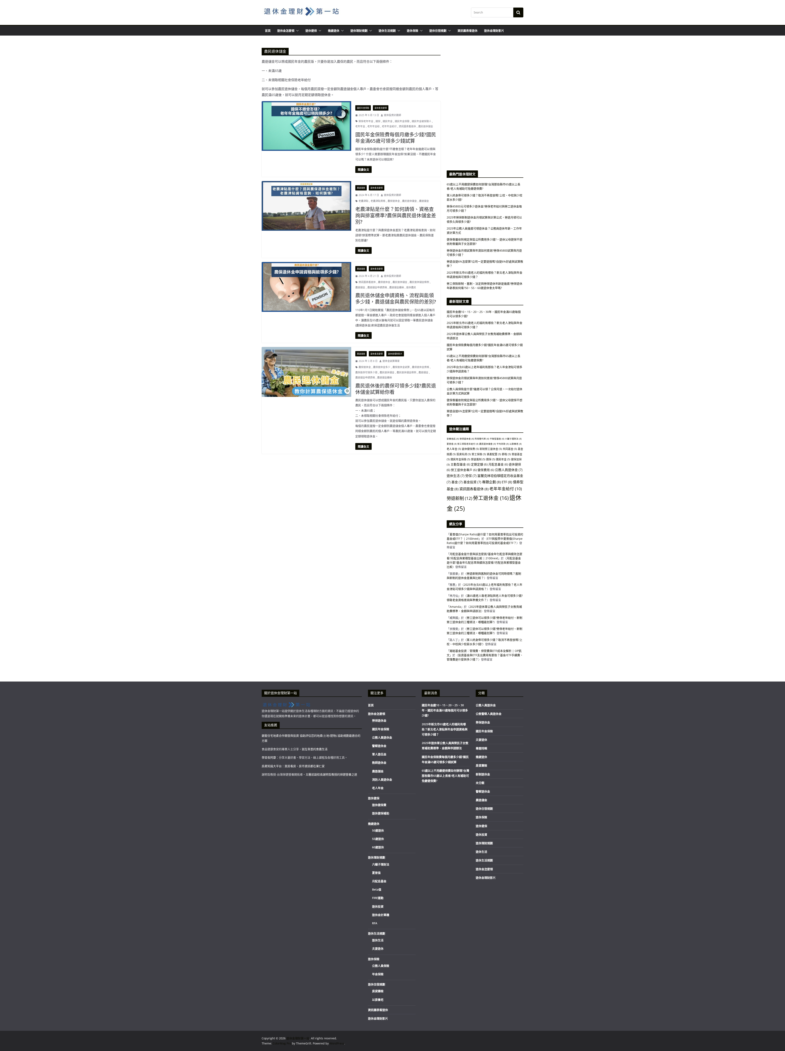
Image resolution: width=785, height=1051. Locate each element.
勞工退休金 (491, 498)
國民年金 (387, 121)
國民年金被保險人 (421, 121)
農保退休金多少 (381, 367)
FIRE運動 (378, 898)
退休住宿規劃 (437, 30)
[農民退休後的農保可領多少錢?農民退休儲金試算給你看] (306, 372)
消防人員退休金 (382, 779)
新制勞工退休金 (491, 449)
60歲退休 (378, 847)
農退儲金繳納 (396, 287)
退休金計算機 (380, 915)
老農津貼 (363, 201)
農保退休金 (394, 201)
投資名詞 (463, 454)
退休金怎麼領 (285, 30)
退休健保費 (470, 449)
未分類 (480, 783)
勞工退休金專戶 (464, 470)
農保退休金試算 (401, 367)
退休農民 (411, 287)
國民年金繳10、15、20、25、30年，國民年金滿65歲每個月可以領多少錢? (445, 710)
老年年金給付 (389, 126)
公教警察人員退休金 (488, 714)
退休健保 (311, 30)
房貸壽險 (378, 991)
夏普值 (451, 443)
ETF (507, 482)
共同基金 (510, 449)
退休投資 (378, 906)
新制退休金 (483, 774)
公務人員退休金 (509, 470)
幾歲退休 (333, 30)
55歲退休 (378, 839)
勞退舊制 (478, 459)
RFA (374, 923)
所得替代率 (482, 438)
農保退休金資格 (420, 367)
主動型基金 (460, 464)
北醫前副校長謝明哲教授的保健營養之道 (331, 774)
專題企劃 (491, 482)
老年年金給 (373, 126)
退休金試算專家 (391, 361)
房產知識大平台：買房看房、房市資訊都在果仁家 (293, 766)
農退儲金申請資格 (377, 287)
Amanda (455, 607)
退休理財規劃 (359, 30)
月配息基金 (498, 464)
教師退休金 (379, 762)
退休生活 (455, 475)
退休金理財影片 (494, 30)
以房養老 (515, 443)
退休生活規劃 (387, 30)
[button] (296, 31)
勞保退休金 (467, 438)
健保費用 (486, 470)
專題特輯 (481, 748)
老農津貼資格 (378, 201)
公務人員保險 (380, 966)
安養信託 (453, 438)
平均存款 (503, 443)
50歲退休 (378, 830)
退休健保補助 (380, 813)
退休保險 (412, 30)
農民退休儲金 (425, 126)
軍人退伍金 (379, 754)
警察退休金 (379, 746)
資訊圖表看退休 (468, 30)
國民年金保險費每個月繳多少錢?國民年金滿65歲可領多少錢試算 (395, 137)
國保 (378, 121)
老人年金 (454, 449)
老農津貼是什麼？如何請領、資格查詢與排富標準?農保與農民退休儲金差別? (395, 215)
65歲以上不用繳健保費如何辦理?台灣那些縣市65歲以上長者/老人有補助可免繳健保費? (445, 776)
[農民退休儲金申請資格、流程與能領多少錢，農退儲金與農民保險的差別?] (306, 287)
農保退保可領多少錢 (366, 372)
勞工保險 (479, 454)
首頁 (268, 30)
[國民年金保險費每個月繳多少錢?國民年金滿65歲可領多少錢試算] (306, 126)
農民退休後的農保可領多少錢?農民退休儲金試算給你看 (395, 388)
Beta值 (376, 889)
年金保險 (378, 974)
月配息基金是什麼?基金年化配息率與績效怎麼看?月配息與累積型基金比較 (484, 562)
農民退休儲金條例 (419, 282)
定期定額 (479, 464)
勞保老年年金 (366, 121)
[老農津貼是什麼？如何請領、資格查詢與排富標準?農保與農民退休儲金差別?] (306, 206)
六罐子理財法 (513, 438)
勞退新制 (459, 498)
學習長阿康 (269, 757)
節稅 (506, 454)
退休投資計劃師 (392, 115)
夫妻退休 (378, 948)
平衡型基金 (497, 438)
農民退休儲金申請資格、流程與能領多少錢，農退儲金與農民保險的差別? (395, 298)
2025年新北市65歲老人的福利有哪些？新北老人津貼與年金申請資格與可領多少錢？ (445, 729)
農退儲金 (361, 187)
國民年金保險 (363, 107)
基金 (457, 482)
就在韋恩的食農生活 (314, 749)
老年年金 (360, 126)
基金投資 (472, 482)
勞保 (471, 475)
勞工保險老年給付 (467, 443)
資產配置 (494, 454)
